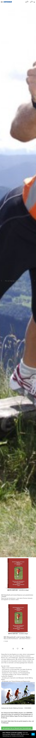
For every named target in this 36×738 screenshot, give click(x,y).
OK (33, 734)
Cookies (19, 732)
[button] (34, 2)
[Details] (13, 648)
